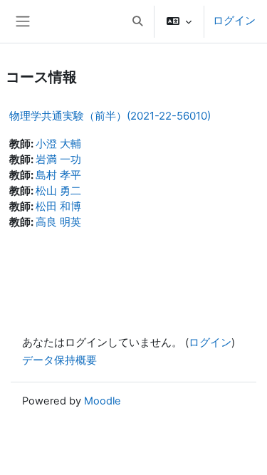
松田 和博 (58, 206)
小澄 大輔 (58, 143)
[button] (137, 21)
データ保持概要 (59, 360)
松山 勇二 (58, 190)
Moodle (102, 401)
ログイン (234, 20)
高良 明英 (58, 222)
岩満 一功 (58, 159)
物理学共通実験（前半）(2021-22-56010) (110, 115)
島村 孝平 (58, 175)
